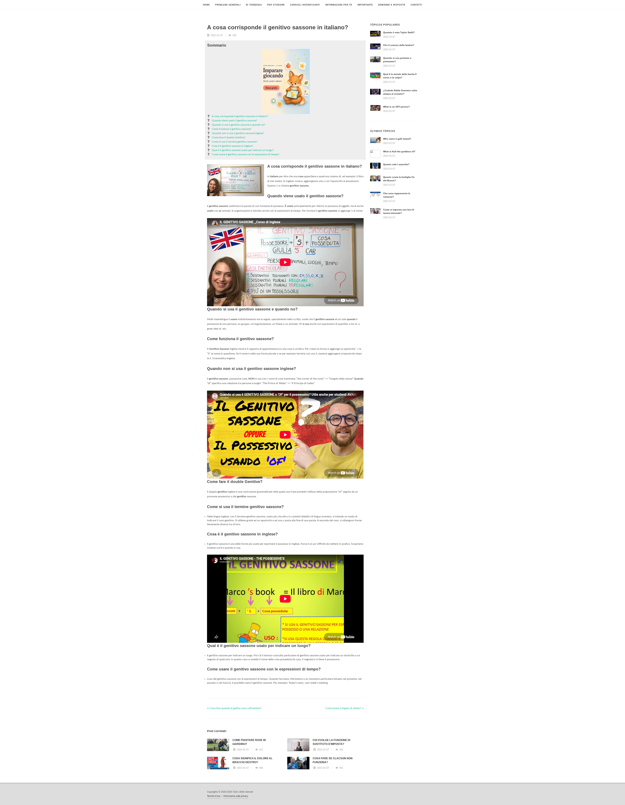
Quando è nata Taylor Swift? (399, 32)
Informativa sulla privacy (235, 796)
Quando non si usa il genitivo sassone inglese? (238, 133)
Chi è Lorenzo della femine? (398, 45)
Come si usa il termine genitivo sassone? (234, 141)
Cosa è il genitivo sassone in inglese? (232, 146)
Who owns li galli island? (397, 138)
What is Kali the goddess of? (399, 151)
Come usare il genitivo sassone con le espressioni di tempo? (245, 154)
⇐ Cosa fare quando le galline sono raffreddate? (234, 708)
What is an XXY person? (396, 106)
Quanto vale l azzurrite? (396, 164)
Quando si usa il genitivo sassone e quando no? (238, 124)
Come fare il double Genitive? (228, 137)
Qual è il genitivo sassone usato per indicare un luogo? (242, 150)
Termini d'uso (213, 796)
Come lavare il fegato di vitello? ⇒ (344, 708)
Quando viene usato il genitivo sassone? (234, 120)
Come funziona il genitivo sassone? (231, 129)
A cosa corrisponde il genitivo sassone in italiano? (240, 116)
